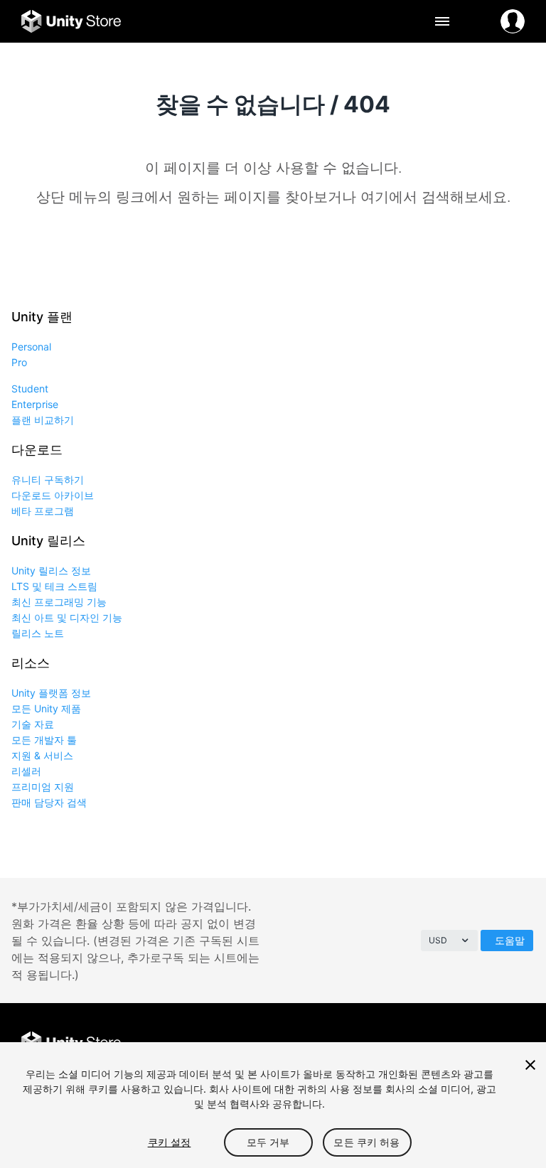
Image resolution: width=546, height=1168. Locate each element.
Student (29, 388)
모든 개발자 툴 (44, 740)
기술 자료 (32, 724)
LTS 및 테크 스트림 (54, 586)
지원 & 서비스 (42, 755)
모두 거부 (268, 1142)
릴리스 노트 (37, 633)
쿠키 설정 (169, 1142)
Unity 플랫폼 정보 (51, 693)
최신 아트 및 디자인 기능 (66, 617)
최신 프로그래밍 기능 (59, 602)
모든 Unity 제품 (46, 708)
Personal (31, 347)
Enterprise (34, 404)
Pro (19, 362)
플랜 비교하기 (42, 420)
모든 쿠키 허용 (366, 1142)
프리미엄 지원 (42, 787)
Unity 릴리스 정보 (51, 570)
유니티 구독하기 (47, 479)
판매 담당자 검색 (49, 802)
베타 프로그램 (42, 511)
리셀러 (26, 771)
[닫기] (530, 1065)
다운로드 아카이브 (52, 495)
